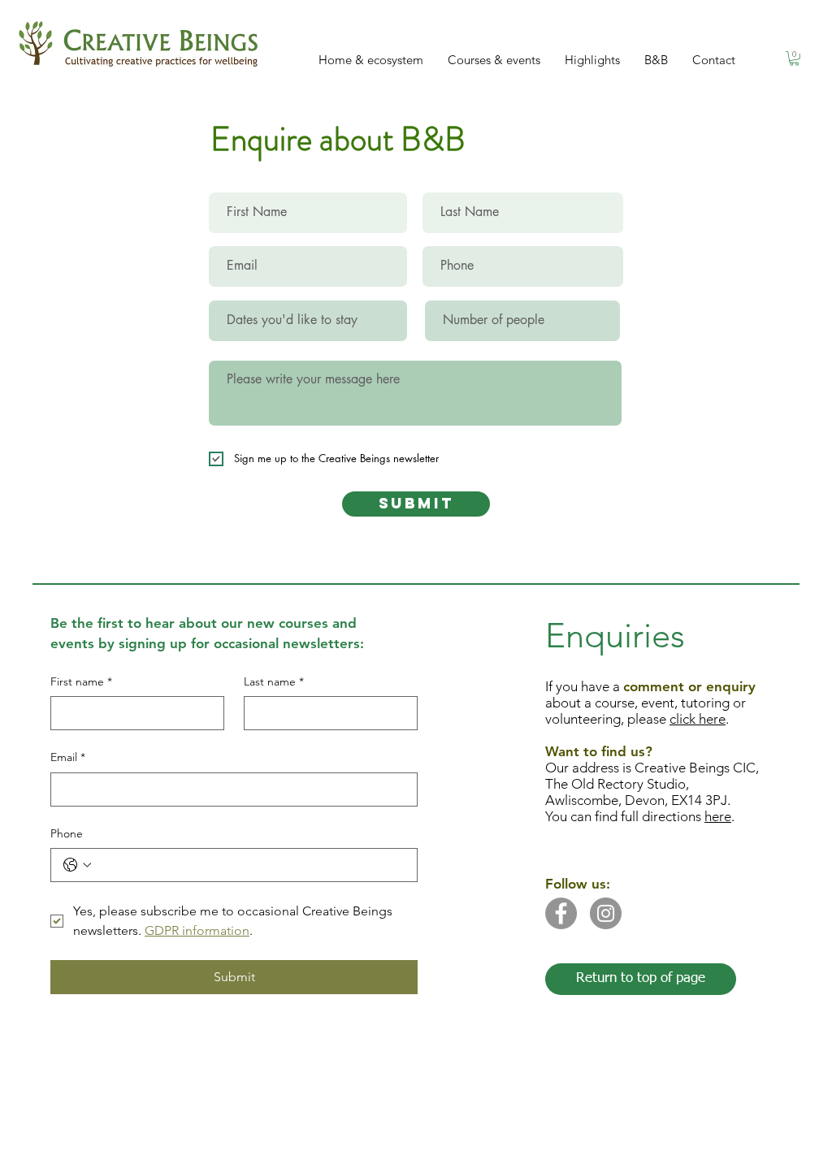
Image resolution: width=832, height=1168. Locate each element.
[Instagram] (606, 913)
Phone (66, 833)
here (717, 816)
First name (81, 681)
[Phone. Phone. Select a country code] (77, 865)
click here (698, 719)
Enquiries (615, 635)
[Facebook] (561, 913)
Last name (274, 681)
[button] (794, 58)
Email (67, 757)
